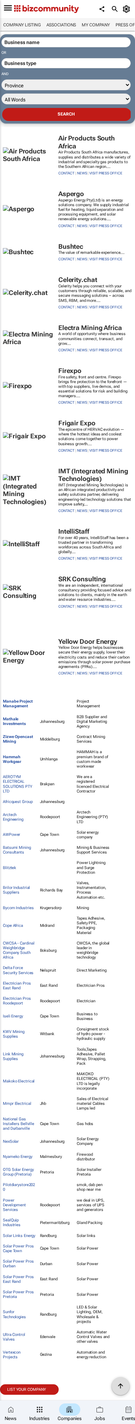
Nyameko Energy (17, 1156)
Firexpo (69, 370)
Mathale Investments (14, 721)
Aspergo (71, 193)
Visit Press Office (105, 173)
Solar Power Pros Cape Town (18, 1248)
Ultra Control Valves (14, 1337)
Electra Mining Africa (90, 327)
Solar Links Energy (19, 1235)
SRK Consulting (82, 579)
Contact (66, 173)
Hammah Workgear (12, 759)
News (82, 173)
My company (96, 24)
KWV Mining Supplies (13, 1034)
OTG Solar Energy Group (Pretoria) (18, 1172)
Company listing (22, 24)
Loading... (13, 1398)
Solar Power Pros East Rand (18, 1279)
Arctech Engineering (13, 817)
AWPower (11, 834)
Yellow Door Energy (87, 641)
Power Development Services (14, 1205)
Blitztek (9, 867)
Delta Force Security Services (18, 970)
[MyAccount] (127, 9)
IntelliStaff (73, 531)
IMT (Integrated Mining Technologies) (93, 475)
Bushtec (70, 246)
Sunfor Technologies (14, 1314)
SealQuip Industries (12, 1222)
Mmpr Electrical (17, 1103)
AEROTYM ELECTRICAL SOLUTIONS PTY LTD (17, 784)
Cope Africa (13, 925)
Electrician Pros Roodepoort (17, 1001)
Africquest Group (17, 801)
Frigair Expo (76, 423)
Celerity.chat (77, 279)
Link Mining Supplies (13, 1056)
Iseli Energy (13, 1016)
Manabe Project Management (18, 703)
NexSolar (11, 1141)
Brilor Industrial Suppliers (16, 890)
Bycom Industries (18, 908)
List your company (26, 1389)
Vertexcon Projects (12, 1354)
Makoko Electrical (19, 1081)
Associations (61, 24)
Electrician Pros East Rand (17, 985)
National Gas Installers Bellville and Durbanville (18, 1124)
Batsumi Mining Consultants (17, 850)
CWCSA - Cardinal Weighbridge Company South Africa (18, 950)
